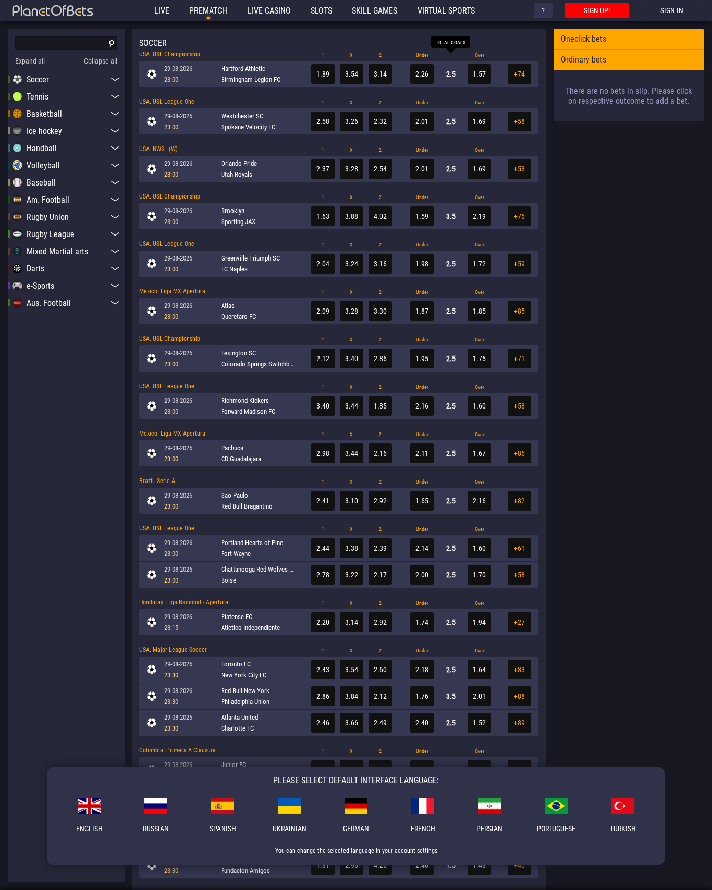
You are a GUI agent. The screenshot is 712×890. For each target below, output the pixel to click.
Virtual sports (446, 11)
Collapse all (100, 61)
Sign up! (597, 10)
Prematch (208, 11)
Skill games (374, 11)
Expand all (30, 61)
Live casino (269, 11)
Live (161, 11)
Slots (321, 11)
